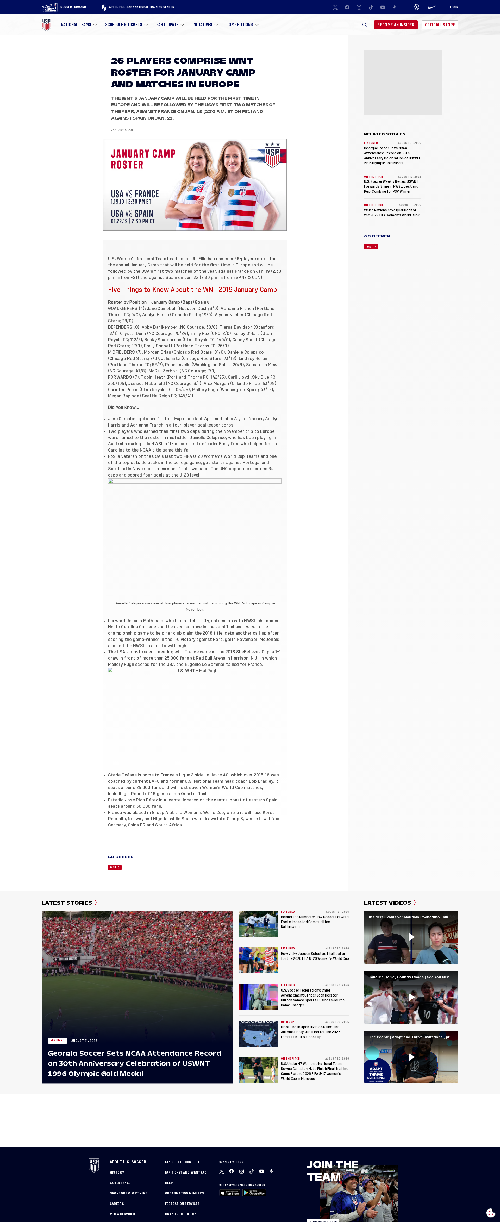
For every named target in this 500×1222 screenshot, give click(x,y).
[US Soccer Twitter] (335, 7)
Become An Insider (395, 25)
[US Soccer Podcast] (272, 1171)
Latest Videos (387, 903)
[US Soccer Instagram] (359, 7)
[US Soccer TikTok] (371, 7)
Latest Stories (67, 903)
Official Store (440, 25)
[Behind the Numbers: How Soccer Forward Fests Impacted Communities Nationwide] (258, 924)
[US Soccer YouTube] (383, 7)
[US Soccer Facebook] (347, 7)
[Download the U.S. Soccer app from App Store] (229, 1192)
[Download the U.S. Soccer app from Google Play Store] (254, 1192)
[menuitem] (78, 24)
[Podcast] (395, 7)
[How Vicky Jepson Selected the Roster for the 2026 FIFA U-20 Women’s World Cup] (258, 960)
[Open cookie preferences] (491, 1213)
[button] (364, 24)
